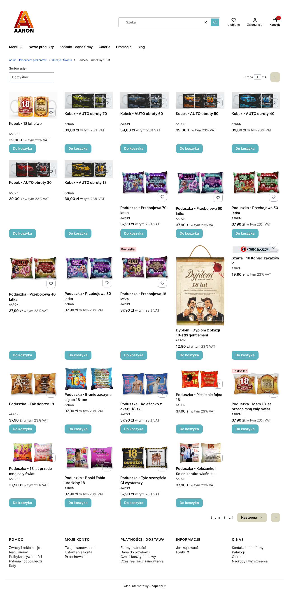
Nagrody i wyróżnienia (250, 561)
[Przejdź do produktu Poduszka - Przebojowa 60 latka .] (200, 182)
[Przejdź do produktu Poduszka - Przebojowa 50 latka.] (256, 181)
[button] (215, 22)
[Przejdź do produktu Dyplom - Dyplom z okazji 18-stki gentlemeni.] (200, 285)
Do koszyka (22, 148)
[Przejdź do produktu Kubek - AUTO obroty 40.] (256, 100)
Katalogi (238, 552)
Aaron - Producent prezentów (28, 60)
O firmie (238, 557)
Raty (12, 566)
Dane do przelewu (135, 552)
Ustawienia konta (78, 552)
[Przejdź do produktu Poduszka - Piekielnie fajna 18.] (200, 378)
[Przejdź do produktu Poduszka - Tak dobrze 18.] (33, 383)
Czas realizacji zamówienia (142, 561)
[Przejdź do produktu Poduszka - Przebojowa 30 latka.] (89, 267)
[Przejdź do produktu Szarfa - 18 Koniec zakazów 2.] (256, 249)
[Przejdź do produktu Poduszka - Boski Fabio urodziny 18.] (89, 457)
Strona (248, 77)
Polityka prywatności (25, 557)
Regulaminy (18, 552)
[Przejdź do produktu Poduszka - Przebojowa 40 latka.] (33, 267)
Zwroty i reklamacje (24, 547)
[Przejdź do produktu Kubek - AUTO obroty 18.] (89, 169)
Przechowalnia (76, 557)
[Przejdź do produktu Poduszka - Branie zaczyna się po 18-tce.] (89, 378)
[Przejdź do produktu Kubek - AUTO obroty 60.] (144, 100)
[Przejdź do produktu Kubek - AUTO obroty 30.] (33, 169)
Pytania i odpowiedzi (25, 561)
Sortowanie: (17, 68)
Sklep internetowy (143, 586)
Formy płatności (133, 547)
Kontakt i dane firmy (247, 547)
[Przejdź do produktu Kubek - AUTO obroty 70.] (89, 100)
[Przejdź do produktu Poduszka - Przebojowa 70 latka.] (144, 181)
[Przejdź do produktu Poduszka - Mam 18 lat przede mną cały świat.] (256, 383)
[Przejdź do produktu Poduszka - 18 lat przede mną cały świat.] (33, 452)
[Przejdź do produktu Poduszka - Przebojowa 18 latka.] (144, 267)
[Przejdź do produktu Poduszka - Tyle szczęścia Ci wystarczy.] (144, 457)
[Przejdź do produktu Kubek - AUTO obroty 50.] (200, 100)
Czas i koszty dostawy (138, 557)
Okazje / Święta (62, 60)
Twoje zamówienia (79, 547)
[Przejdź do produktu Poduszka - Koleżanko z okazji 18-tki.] (144, 383)
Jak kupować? (187, 547)
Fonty (181, 552)
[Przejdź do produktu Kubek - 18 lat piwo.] (33, 105)
